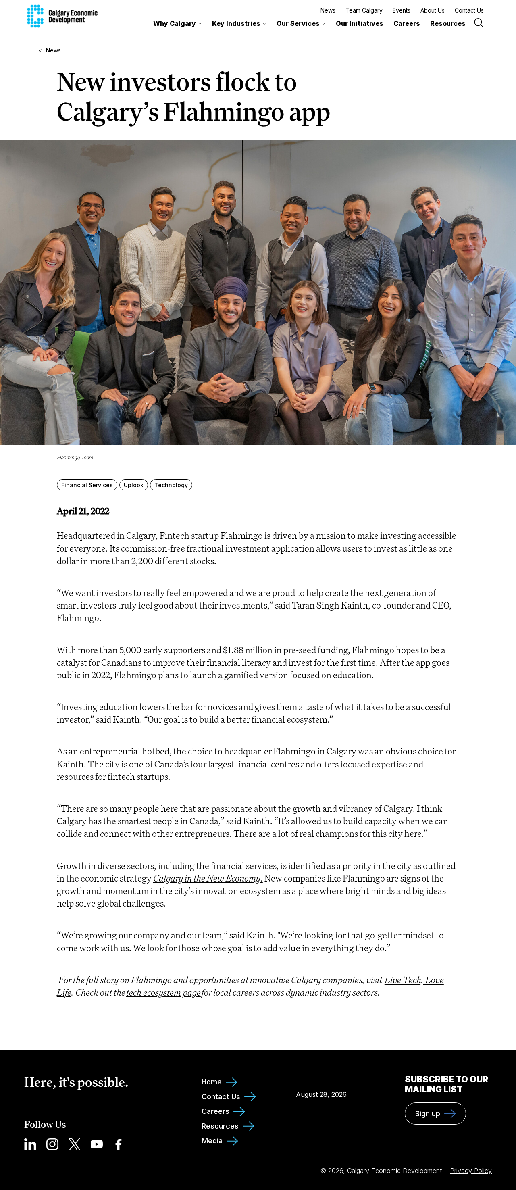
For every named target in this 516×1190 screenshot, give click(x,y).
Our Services (298, 23)
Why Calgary (174, 23)
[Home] (62, 16)
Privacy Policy (471, 1171)
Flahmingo (242, 535)
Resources (448, 23)
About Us (432, 10)
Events (401, 10)
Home (212, 1081)
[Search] (478, 23)
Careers (406, 23)
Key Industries (236, 23)
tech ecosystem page (163, 992)
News (327, 10)
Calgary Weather (321, 1076)
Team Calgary (364, 10)
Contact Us (469, 10)
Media (212, 1140)
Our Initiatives (359, 23)
